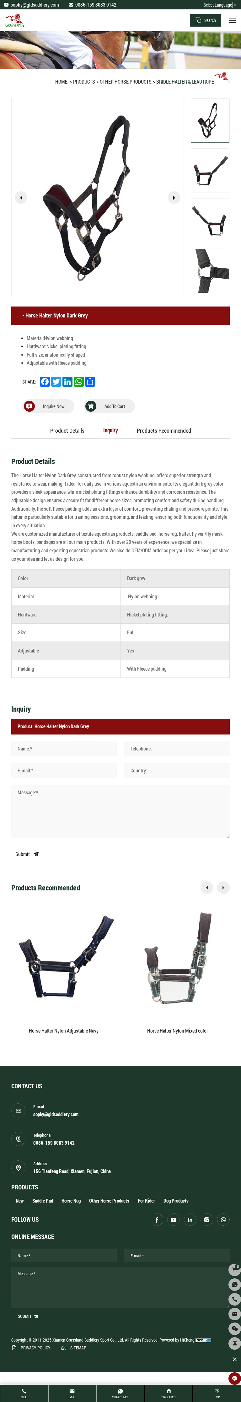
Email (72, 1397)
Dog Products (176, 1201)
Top (217, 1397)
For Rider (146, 1201)
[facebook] (157, 1219)
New (20, 1201)
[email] (234, 1314)
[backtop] (234, 1343)
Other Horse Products (126, 81)
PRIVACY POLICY (36, 1348)
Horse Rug (71, 1201)
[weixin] (234, 1328)
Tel (24, 1397)
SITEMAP (78, 1348)
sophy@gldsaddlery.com (35, 4)
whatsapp (120, 1397)
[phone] (234, 1299)
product (168, 1397)
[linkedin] (190, 1219)
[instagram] (207, 1219)
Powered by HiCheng (177, 1340)
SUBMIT (25, 1316)
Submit (23, 854)
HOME (61, 81)
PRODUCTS (84, 81)
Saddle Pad (42, 1201)
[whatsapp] (223, 1219)
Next (174, 197)
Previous (21, 197)
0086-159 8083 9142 (95, 4)
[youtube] (173, 1219)
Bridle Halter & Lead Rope (185, 81)
